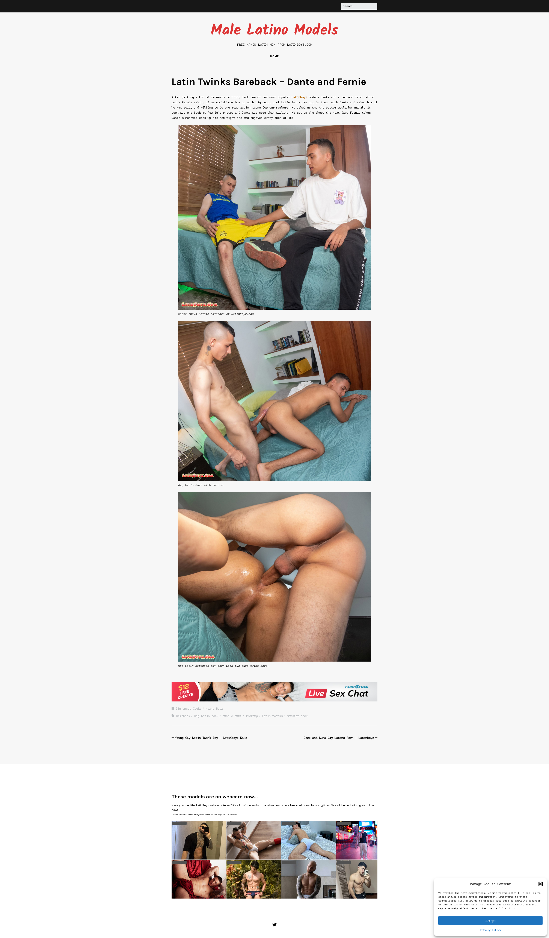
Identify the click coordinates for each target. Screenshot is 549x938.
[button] (540, 884)
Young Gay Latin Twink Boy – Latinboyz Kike (211, 737)
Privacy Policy (490, 930)
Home (274, 56)
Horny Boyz (214, 708)
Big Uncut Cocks (188, 708)
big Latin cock (206, 716)
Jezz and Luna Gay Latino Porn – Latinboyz (339, 737)
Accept (491, 920)
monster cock (297, 716)
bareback (183, 716)
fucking (252, 716)
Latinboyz (299, 97)
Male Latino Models (274, 31)
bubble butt (232, 716)
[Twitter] (274, 925)
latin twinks (272, 716)
